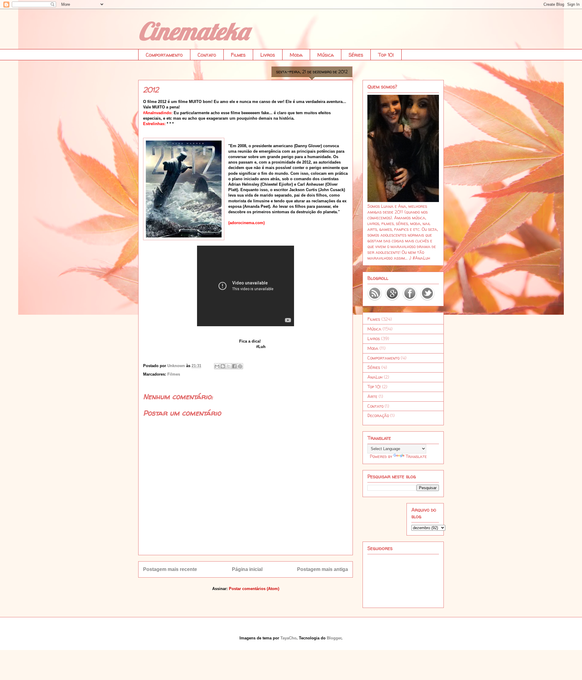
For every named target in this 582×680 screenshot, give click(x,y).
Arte (372, 396)
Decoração (378, 415)
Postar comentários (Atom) (254, 588)
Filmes (238, 54)
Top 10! (386, 54)
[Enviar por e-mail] (217, 366)
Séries (356, 54)
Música (325, 54)
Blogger (334, 638)
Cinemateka (193, 31)
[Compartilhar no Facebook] (234, 366)
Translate (416, 456)
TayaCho (288, 638)
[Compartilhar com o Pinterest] (240, 366)
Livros (267, 54)
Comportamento (164, 54)
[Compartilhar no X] (229, 366)
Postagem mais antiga (322, 569)
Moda (296, 54)
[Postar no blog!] (223, 366)
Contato (207, 54)
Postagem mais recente (170, 569)
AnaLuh (375, 377)
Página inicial (247, 569)
